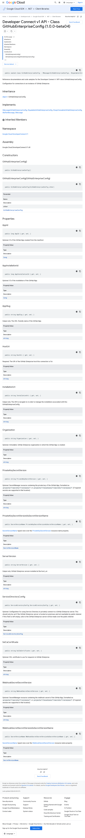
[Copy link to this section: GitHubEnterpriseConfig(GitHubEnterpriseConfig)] (52, 178)
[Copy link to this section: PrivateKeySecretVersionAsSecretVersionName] (50, 516)
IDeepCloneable (59, 110)
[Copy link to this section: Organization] (17, 430)
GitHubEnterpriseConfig (18, 110)
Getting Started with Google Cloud (53, 805)
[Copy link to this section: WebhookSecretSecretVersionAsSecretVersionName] (55, 728)
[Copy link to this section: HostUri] (12, 346)
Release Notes (28, 808)
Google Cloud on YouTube (72, 811)
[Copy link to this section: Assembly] (15, 142)
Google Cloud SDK (15, 9)
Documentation (13, 16)
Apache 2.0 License (27, 785)
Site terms (23, 824)
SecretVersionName (9, 531)
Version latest (10, 64)
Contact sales (6, 811)
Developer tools (25, 16)
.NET (30, 9)
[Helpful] (77, 16)
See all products (7, 801)
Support (25, 805)
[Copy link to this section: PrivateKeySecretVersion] (28, 470)
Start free (76, 9)
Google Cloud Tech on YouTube (71, 815)
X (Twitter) (67, 808)
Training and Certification (52, 816)
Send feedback (74, 22)
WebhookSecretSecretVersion (43, 743)
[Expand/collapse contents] (14, 37)
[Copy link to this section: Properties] (17, 219)
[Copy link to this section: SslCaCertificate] (20, 642)
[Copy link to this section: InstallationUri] (17, 387)
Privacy (15, 824)
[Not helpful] (81, 16)
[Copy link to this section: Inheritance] (17, 91)
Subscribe (36, 828)
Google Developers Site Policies (55, 785)
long (5, 257)
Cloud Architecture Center (52, 813)
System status (28, 811)
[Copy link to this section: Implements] (18, 105)
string (5, 338)
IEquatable (31, 110)
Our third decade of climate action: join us (57, 824)
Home (4, 16)
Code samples (48, 810)
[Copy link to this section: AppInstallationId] (20, 266)
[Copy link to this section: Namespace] (18, 129)
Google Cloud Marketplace (11, 808)
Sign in (80, 2)
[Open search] (55, 2)
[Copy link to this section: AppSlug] (12, 306)
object (4, 97)
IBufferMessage (8, 113)
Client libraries (42, 9)
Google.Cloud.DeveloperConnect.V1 (15, 134)
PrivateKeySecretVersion (41, 531)
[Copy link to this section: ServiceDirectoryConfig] (27, 597)
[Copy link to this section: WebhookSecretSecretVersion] (34, 683)
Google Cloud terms (35, 824)
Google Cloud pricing (9, 805)
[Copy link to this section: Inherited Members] (29, 120)
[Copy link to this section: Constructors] (20, 155)
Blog (65, 801)
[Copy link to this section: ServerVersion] (18, 556)
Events (66, 805)
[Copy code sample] (80, 70)
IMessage (6, 110)
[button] (42, 120)
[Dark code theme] (76, 70)
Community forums (29, 801)
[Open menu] (3, 2)
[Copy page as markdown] (11, 31)
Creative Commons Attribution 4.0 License (58, 783)
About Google (6, 824)
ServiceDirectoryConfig (13, 634)
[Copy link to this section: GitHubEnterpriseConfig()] (29, 162)
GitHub (46, 801)
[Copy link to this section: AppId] (10, 225)
